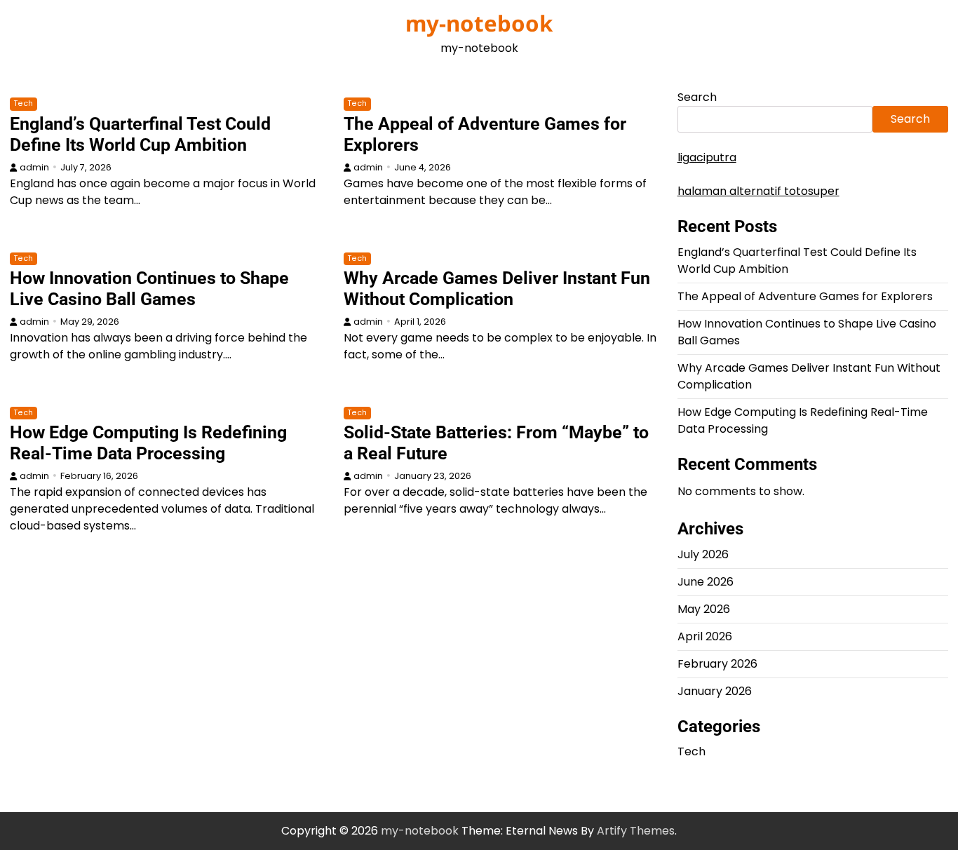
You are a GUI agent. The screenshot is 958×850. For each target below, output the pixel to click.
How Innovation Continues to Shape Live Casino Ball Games (149, 288)
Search (697, 97)
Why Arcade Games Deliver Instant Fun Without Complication (497, 288)
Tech (23, 103)
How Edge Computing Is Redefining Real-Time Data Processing (148, 443)
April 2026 (704, 636)
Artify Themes (636, 831)
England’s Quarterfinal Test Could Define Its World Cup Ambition (140, 134)
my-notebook (479, 23)
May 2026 (703, 609)
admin (34, 167)
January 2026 (714, 691)
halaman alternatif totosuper (758, 191)
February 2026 (717, 664)
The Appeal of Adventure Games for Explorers (805, 296)
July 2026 (703, 554)
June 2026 (705, 582)
